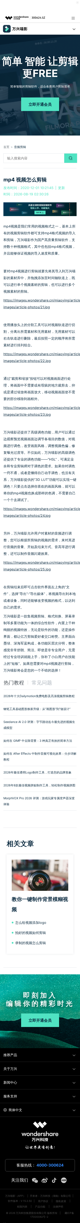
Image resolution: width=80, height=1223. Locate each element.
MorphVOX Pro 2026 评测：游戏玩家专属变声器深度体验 (39, 801)
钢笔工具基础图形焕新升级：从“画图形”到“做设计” (36, 709)
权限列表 (22, 1206)
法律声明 (58, 1206)
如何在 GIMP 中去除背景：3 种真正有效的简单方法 (37, 740)
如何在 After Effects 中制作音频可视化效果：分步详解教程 (39, 756)
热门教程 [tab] (14, 683)
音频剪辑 (20, 147)
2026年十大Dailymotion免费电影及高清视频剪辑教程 (39, 696)
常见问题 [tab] (42, 683)
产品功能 (40, 1206)
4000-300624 (50, 1165)
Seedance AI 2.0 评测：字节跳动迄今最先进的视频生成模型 (39, 724)
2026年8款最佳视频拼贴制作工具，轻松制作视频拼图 (39, 785)
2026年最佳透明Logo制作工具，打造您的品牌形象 (37, 772)
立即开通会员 (40, 104)
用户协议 (43, 1201)
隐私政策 (61, 1201)
